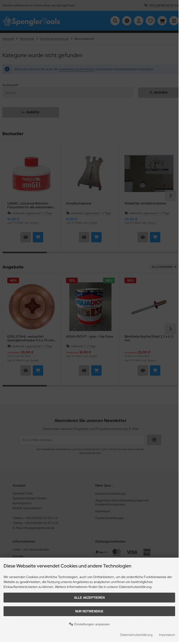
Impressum (167, 635)
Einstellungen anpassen (91, 624)
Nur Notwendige (89, 611)
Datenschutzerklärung (136, 635)
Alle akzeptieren (89, 597)
